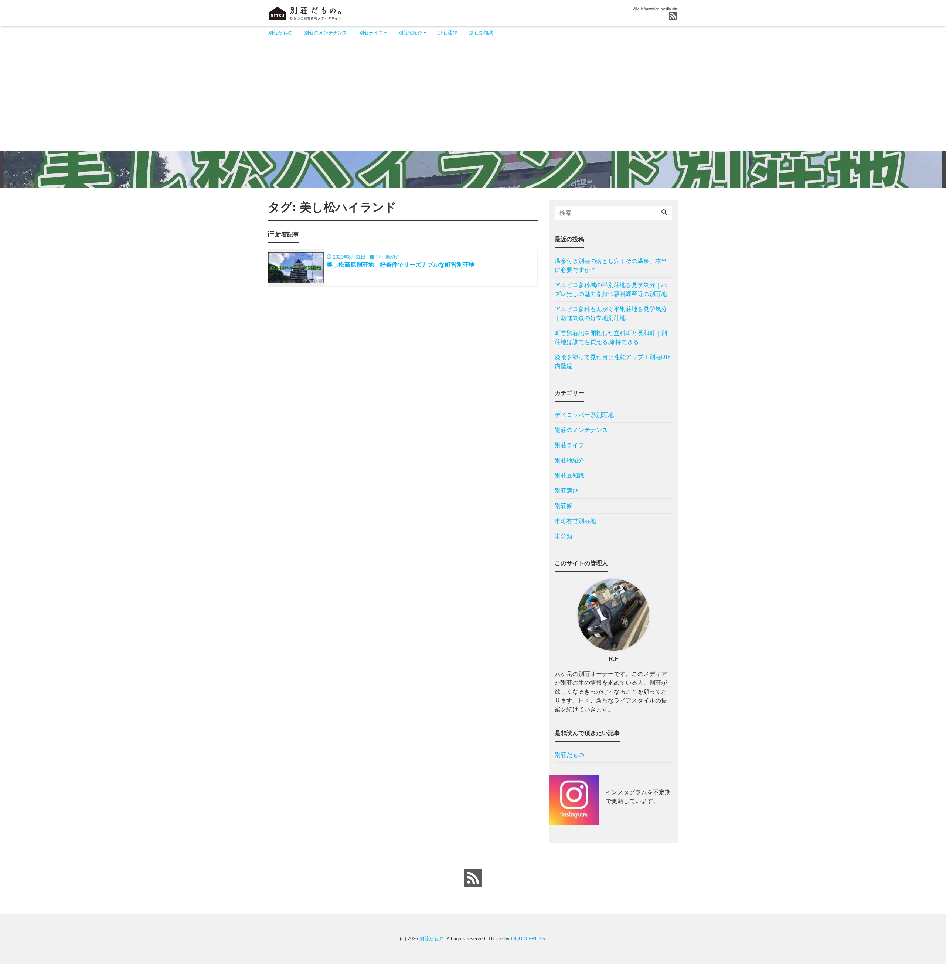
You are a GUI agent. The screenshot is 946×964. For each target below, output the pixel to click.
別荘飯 (563, 506)
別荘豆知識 (481, 33)
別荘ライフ (371, 33)
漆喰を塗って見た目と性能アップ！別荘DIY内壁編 (613, 361)
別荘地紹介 (410, 33)
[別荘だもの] (305, 12)
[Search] (664, 213)
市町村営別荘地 (575, 521)
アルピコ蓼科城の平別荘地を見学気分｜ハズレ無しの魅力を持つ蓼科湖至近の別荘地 (611, 289)
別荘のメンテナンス (325, 33)
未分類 (563, 536)
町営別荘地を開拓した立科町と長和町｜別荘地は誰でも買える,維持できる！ (611, 337)
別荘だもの (280, 33)
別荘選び (447, 33)
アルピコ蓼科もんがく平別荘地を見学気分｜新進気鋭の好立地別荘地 (611, 313)
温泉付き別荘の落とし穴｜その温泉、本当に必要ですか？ (611, 265)
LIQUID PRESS (528, 938)
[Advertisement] (473, 96)
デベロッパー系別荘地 (584, 415)
